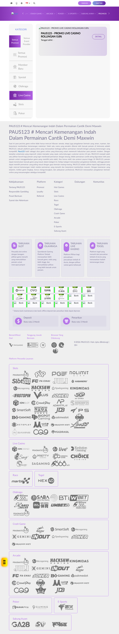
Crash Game (36, 14)
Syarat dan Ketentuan (18, 200)
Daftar (99, 3)
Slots (21, 104)
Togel (56, 205)
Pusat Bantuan (15, 196)
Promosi (102, 14)
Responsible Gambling (19, 192)
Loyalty (40, 192)
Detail (98, 37)
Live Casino (24, 95)
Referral (40, 196)
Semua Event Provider (26, 41)
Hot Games (59, 187)
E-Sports (72, 14)
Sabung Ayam (87, 14)
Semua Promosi (15, 41)
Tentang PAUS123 (17, 187)
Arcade (50, 14)
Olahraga (23, 86)
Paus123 (21, 151)
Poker (61, 14)
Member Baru (23, 67)
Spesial (22, 77)
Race (56, 200)
